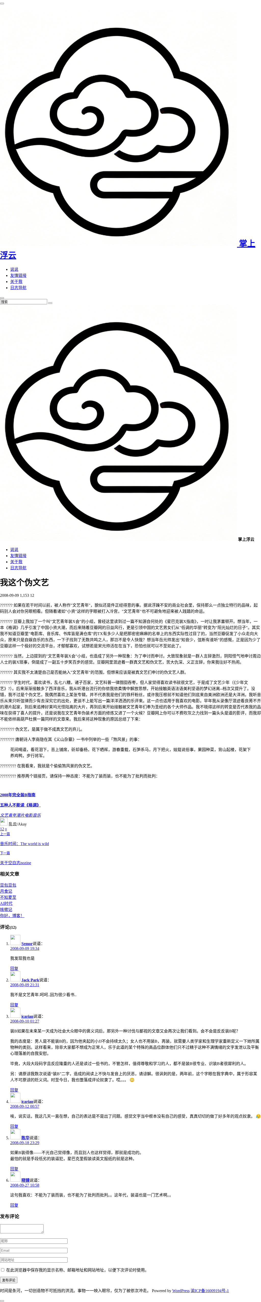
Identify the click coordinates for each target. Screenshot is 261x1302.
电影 (28, 815)
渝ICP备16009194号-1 (210, 1291)
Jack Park (30, 980)
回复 (14, 968)
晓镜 (25, 1180)
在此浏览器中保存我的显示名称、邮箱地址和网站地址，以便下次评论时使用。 (77, 1270)
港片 (20, 815)
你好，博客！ (12, 916)
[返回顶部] (2, 1301)
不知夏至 (8, 897)
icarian (27, 1016)
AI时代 (6, 903)
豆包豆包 (8, 885)
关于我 (16, 281)
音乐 (37, 815)
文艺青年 (8, 815)
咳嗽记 (6, 909)
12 (2, 829)
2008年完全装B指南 (17, 795)
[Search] (50, 303)
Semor (27, 943)
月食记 (6, 891)
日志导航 (18, 288)
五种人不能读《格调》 (20, 805)
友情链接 (18, 275)
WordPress (181, 1291)
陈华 (25, 1138)
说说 (14, 269)
